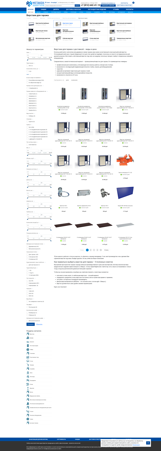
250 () (31, 293)
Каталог (31, 9)
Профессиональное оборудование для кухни (40, 407)
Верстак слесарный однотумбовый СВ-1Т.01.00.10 (104, 173)
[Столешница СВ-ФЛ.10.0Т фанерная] (104, 224)
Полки (31, 384)
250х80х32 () (32, 96)
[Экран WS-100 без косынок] (125, 193)
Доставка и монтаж (73, 9)
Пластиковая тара (34, 357)
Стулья (31, 411)
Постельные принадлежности (37, 403)
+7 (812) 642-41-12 (90, 5)
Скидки (43, 9)
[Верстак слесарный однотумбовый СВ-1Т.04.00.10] (125, 126)
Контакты (129, 9)
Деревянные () (34, 246)
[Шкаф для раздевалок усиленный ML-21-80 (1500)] (84, 93)
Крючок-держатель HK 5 (84, 205)
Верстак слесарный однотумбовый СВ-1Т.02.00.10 (84, 173)
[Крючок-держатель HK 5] (84, 193)
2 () (30, 71)
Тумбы (31, 419)
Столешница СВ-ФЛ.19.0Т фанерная (63, 238)
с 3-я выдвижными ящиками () (38, 129)
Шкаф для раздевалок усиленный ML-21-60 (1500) (104, 107)
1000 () (31, 291)
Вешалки (130, 12)
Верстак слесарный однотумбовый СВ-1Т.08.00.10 (125, 107)
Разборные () (33, 313)
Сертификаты (61, 439)
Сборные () (32, 315)
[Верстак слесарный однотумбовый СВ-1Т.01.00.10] (104, 160)
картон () (32, 121)
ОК (148, 443)
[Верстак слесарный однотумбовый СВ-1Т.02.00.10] (84, 160)
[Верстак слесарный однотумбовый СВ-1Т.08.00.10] (125, 93)
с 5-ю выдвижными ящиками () (38, 132)
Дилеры (56, 9)
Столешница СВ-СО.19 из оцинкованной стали (125, 238)
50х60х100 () (32, 110)
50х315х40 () (32, 105)
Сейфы (66, 12)
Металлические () (34, 249)
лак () (31, 281)
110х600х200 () (33, 88)
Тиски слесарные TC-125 (125, 172)
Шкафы (38, 12)
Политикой (136, 445)
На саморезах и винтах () (36, 301)
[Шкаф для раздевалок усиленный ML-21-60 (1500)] (104, 93)
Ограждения (121, 12)
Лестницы (112, 12)
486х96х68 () (32, 101)
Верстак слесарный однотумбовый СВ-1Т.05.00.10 (104, 140)
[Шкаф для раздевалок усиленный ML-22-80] (63, 93)
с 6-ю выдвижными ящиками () (38, 134)
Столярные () (33, 259)
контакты (124, 3)
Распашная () (33, 307)
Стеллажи (73, 12)
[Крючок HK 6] (63, 193)
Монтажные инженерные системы (38, 399)
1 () (30, 270)
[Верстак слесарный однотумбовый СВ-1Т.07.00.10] (63, 126)
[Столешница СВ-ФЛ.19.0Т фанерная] (63, 224)
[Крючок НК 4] (104, 193)
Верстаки (30, 12)
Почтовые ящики (56, 12)
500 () (31, 296)
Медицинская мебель (35, 396)
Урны (104, 12)
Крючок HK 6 (63, 205)
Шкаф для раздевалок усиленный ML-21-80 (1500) (83, 107)
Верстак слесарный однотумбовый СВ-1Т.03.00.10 (63, 173)
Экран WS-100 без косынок (125, 205)
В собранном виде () (35, 82)
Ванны (31, 392)
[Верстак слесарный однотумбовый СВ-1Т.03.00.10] (63, 160)
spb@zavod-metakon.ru (108, 3)
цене (67, 80)
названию (74, 80)
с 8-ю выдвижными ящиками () (38, 136)
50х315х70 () (32, 108)
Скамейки (97, 12)
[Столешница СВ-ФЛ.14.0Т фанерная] (84, 224)
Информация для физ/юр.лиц (38, 439)
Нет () (31, 65)
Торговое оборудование (35, 415)
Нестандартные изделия (97, 9)
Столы (81, 12)
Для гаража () (33, 254)
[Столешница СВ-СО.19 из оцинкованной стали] (125, 224)
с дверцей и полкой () (35, 139)
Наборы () (32, 116)
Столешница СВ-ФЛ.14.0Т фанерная (84, 238)
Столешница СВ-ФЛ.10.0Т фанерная (105, 238)
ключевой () (32, 144)
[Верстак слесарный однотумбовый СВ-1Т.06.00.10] (84, 126)
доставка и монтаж (124, 5)
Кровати (46, 12)
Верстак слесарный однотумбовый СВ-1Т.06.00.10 (84, 140)
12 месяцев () (33, 275)
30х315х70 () (32, 98)
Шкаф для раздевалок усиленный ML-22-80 (63, 107)
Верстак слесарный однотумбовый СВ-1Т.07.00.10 (63, 140)
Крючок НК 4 (104, 205)
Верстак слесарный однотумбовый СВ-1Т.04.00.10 (125, 140)
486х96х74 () (32, 103)
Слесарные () (33, 257)
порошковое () (34, 283)
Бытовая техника (34, 423)
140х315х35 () (33, 94)
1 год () (31, 273)
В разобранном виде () (36, 80)
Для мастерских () (34, 265)
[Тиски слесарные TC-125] (125, 160)
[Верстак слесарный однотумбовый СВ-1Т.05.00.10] (104, 126)
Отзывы (116, 9)
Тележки (88, 12)
